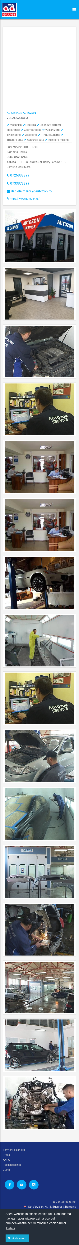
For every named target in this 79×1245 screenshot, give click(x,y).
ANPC (6, 1159)
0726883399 (19, 175)
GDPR (6, 1169)
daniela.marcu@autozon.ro (31, 191)
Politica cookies (12, 1164)
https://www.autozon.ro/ (24, 198)
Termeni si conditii (14, 1149)
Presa (6, 1154)
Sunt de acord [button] (17, 1238)
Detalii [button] (10, 1228)
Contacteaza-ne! (65, 1201)
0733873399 (19, 183)
